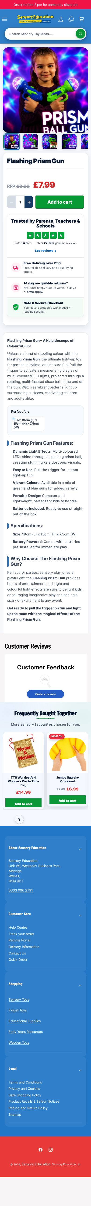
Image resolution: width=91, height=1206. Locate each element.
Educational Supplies (25, 1021)
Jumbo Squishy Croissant (67, 779)
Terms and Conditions (25, 1082)
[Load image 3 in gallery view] (49, 141)
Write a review (45, 694)
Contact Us (17, 953)
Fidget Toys (18, 1010)
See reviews (45, 251)
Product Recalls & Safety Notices (34, 1101)
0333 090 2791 (21, 890)
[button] (10, 19)
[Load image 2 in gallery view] (30, 141)
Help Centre (18, 927)
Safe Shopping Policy (25, 1095)
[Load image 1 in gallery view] (11, 141)
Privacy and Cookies (24, 1089)
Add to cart (23, 804)
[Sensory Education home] (35, 19)
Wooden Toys (19, 1042)
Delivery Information (24, 947)
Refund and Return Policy (28, 1108)
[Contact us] (71, 19)
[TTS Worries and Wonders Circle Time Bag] (23, 752)
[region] (45, 771)
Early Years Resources (25, 1032)
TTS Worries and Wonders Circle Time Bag (23, 781)
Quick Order (18, 959)
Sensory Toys (19, 999)
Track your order (21, 934)
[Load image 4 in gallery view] (69, 141)
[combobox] (46, 34)
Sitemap (15, 1114)
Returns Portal (19, 940)
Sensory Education (35, 1164)
